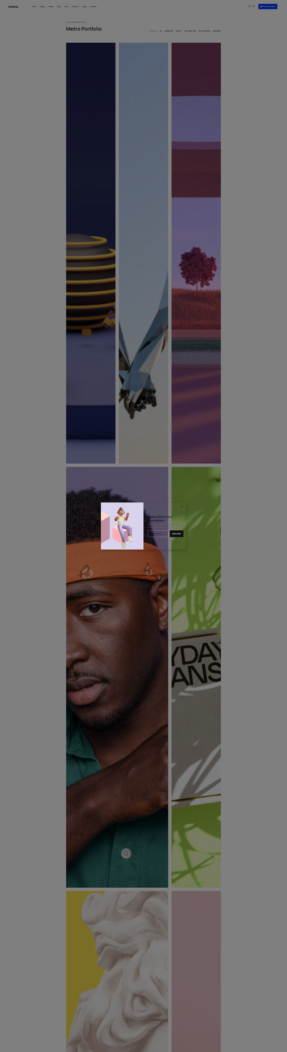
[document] (143, 526)
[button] (182, 506)
